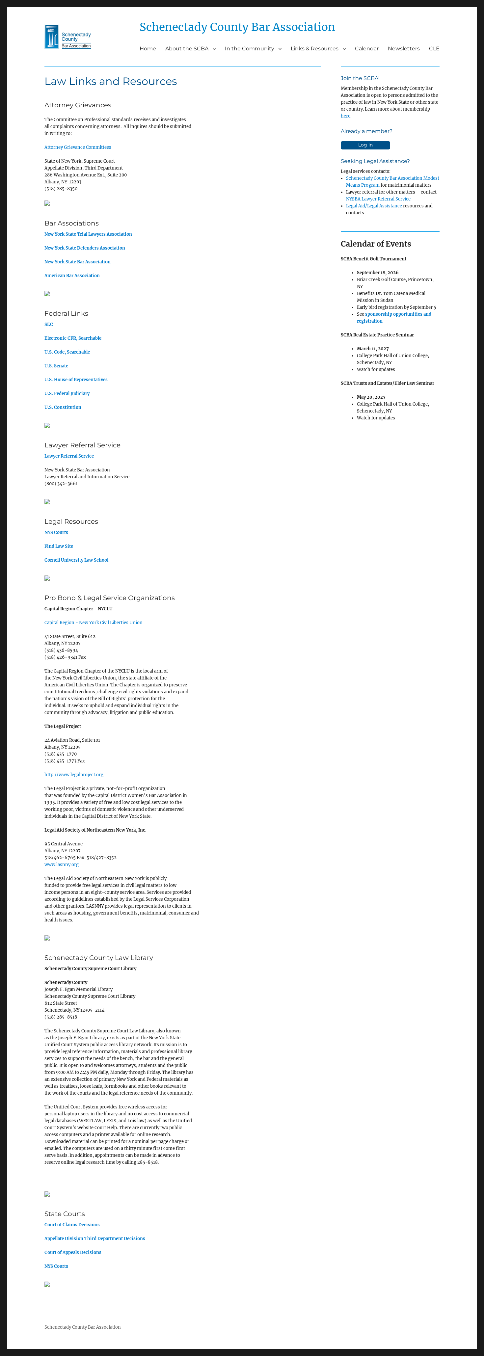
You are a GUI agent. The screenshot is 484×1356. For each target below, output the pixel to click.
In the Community (249, 48)
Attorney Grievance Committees (77, 147)
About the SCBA (186, 48)
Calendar (367, 48)
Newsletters (404, 48)
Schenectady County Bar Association (82, 1327)
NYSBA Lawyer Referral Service (378, 199)
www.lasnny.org (61, 864)
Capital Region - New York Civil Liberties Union (93, 622)
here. (346, 116)
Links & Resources (314, 48)
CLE (434, 48)
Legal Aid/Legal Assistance (374, 206)
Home (148, 48)
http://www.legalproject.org (73, 775)
